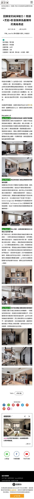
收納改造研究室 (6, 480)
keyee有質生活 (19, 478)
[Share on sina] (4, 408)
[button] (24, 416)
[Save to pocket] (13, 405)
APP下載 (4, 478)
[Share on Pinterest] (17, 405)
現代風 (30, 105)
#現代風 (18, 393)
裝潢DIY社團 (14, 480)
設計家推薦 (5, 476)
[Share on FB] (4, 405)
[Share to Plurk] (27, 405)
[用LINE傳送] (8, 405)
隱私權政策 (12, 490)
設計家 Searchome (4, 2)
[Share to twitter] (22, 405)
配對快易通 (11, 478)
